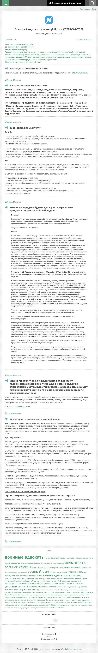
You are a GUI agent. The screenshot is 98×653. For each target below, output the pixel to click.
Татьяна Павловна (21, 406)
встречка (64, 605)
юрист (84, 572)
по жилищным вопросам (42, 592)
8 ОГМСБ (78, 572)
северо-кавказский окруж (71, 581)
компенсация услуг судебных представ (25, 608)
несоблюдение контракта (46, 602)
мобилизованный (11, 605)
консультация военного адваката (52, 563)
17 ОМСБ (71, 572)
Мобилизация (85, 602)
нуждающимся (64, 568)
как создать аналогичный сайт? (20, 44)
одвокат (7, 563)
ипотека (33, 602)
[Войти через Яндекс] (51, 620)
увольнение (12, 586)
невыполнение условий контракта (68, 602)
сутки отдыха (10, 600)
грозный (69, 558)
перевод (8, 576)
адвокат (63, 558)
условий (74, 568)
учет (39, 575)
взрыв (84, 600)
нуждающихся (11, 578)
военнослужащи (11, 583)
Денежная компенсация (55, 600)
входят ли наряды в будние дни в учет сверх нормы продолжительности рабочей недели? (45, 52)
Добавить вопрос (84, 39)
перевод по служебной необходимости (59, 590)
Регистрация (85, 9)
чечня (47, 558)
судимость (47, 583)
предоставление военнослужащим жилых (47, 595)
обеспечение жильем (58, 592)
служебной (27, 576)
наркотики (22, 605)
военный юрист (39, 571)
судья (83, 605)
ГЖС (59, 581)
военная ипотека (56, 607)
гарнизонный (46, 581)
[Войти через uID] (38, 620)
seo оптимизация (73, 592)
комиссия (36, 567)
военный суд (54, 578)
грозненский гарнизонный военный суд (20, 581)
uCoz (16, 73)
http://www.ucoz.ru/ (80, 73)
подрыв (67, 600)
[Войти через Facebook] (47, 620)
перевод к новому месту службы (16, 572)
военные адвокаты (25, 557)
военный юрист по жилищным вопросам (38, 586)
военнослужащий (59, 572)
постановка (76, 575)
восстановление (32, 590)
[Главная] (49, 23)
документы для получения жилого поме (51, 597)
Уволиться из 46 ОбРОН (75, 583)
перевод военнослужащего (20, 602)
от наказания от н (74, 605)
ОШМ (41, 608)
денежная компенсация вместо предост (30, 600)
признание (24, 563)
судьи (90, 605)
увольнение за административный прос (19, 592)
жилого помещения (30, 597)
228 (52, 605)
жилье (67, 575)
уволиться (62, 583)
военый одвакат (34, 563)
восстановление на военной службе (73, 578)
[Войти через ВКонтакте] (42, 620)
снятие (54, 581)
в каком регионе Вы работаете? (20, 47)
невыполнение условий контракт (30, 583)
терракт (78, 600)
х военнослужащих (80, 590)
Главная (8, 39)
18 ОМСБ (55, 583)
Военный (55, 558)
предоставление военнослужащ (74, 595)
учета (38, 581)
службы (45, 608)
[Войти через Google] (55, 620)
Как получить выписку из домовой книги (23, 62)
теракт (73, 600)
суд (86, 605)
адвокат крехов (42, 578)
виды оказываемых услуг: (17, 49)
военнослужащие (84, 568)
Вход (94, 9)
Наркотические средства (35, 605)
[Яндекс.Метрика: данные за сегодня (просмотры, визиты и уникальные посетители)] (13, 80)
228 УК (48, 605)
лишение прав (19, 590)
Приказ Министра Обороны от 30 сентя (19, 595)
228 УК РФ (57, 605)
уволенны (41, 590)
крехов (33, 576)
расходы (8, 608)
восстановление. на (86, 558)
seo (21, 597)
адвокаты (15, 563)
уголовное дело (17, 576)
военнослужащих (26, 578)
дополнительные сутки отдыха (77, 597)
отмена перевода (64, 587)
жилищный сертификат (49, 568)
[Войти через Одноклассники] (60, 620)
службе (76, 558)
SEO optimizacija (87, 592)
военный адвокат (53, 575)
